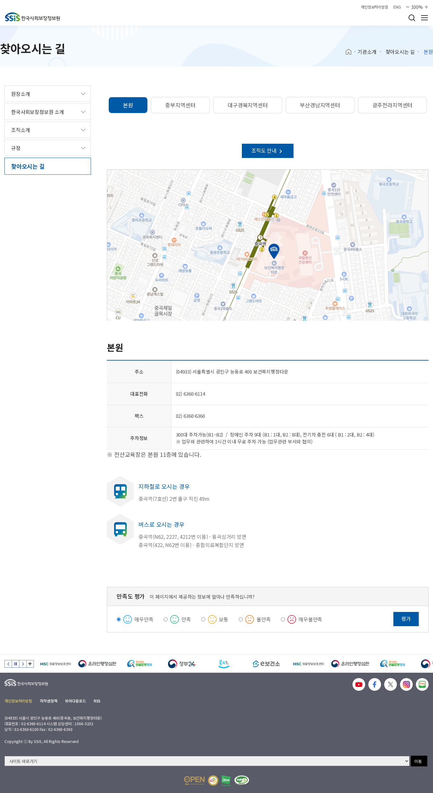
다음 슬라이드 (23, 664)
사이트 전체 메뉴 (424, 17)
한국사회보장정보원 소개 (37, 112)
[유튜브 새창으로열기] (358, 684)
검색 (411, 17)
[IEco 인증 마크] (226, 780)
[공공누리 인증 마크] (194, 780)
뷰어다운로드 (75, 700)
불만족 (263, 619)
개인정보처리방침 (374, 7)
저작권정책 (48, 700)
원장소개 (20, 94)
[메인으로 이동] (32, 16)
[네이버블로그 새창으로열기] (422, 684)
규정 (16, 148)
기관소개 (367, 51)
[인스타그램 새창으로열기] (406, 684)
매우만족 (143, 619)
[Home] (351, 52)
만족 (186, 619)
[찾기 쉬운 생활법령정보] (140, 663)
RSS (97, 700)
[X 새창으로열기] (390, 684)
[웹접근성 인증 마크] (241, 780)
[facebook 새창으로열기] (374, 684)
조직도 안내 (264, 150)
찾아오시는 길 (400, 51)
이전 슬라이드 (8, 664)
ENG (397, 7)
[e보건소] (266, 663)
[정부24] (182, 663)
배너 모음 (30, 664)
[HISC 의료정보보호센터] (55, 663)
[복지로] (224, 663)
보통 (224, 619)
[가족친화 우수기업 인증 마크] (213, 780)
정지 (15, 664)
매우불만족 (310, 619)
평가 (406, 618)
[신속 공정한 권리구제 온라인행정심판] (97, 663)
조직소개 (20, 130)
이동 (418, 761)
